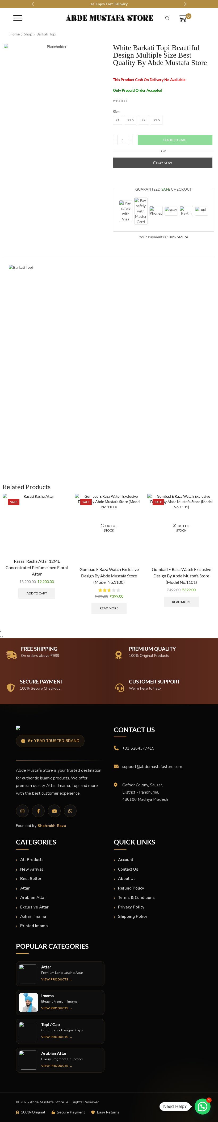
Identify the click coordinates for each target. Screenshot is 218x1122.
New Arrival (31, 869)
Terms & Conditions (136, 897)
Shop (28, 34)
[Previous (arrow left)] (0, 636)
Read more (109, 608)
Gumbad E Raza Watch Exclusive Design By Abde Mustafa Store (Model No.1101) (181, 576)
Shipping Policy (132, 916)
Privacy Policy (131, 907)
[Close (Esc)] (0, 631)
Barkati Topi (46, 34)
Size (116, 111)
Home (15, 34)
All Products (32, 859)
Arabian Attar (33, 897)
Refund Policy (131, 888)
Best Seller (30, 878)
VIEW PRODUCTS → (56, 979)
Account (125, 859)
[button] (33, 4)
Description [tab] (20, 252)
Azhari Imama (33, 916)
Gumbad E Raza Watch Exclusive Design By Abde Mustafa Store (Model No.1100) (109, 576)
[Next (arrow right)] (2, 636)
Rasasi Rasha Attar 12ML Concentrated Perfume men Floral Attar (37, 567)
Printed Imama (34, 925)
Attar (25, 888)
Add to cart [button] (37, 593)
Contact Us (128, 869)
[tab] (20, 253)
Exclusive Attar (34, 907)
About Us (127, 878)
